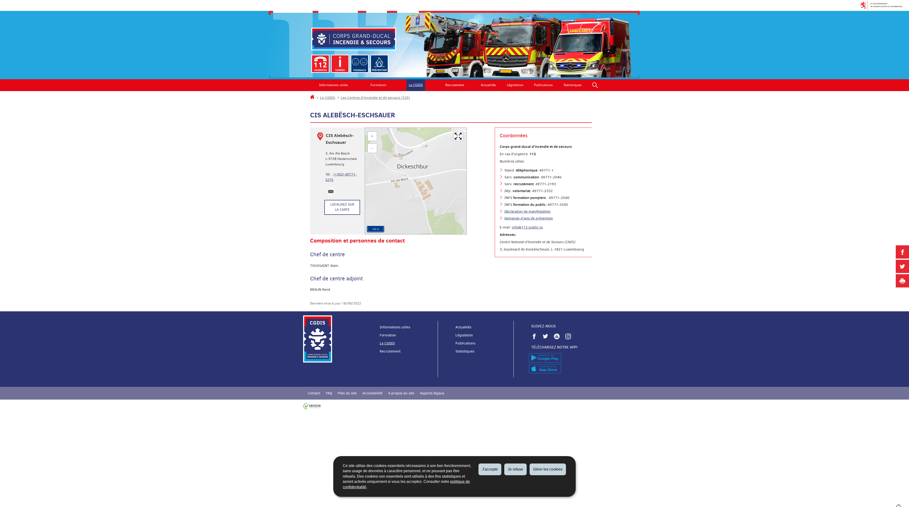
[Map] (416, 181)
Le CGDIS (416, 85)
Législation (515, 85)
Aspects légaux (432, 393)
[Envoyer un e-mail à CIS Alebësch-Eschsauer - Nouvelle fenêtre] (331, 191)
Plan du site (347, 393)
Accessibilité (372, 393)
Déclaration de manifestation (527, 211)
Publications (543, 85)
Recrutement (454, 85)
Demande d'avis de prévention (528, 218)
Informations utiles (333, 85)
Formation (378, 85)
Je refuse (515, 469)
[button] (595, 85)
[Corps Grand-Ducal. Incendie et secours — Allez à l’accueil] (353, 39)
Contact (314, 393)
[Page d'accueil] (312, 97)
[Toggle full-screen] (458, 136)
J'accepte (490, 469)
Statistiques (573, 85)
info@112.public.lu (527, 227)
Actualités (488, 85)
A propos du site (401, 393)
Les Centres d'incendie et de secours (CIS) (375, 97)
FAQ (329, 393)
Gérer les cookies (547, 469)
